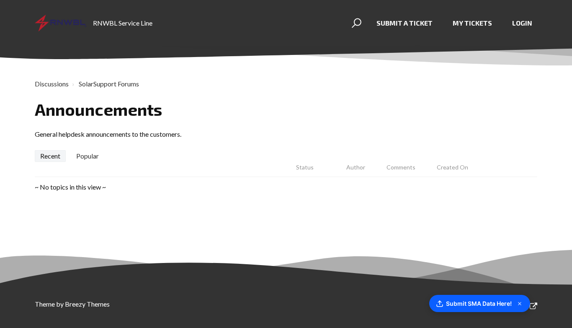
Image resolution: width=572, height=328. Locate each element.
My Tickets (472, 23)
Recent (50, 156)
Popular (87, 156)
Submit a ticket (404, 23)
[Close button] (519, 303)
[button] (355, 23)
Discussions (52, 84)
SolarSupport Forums (109, 84)
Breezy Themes (87, 304)
